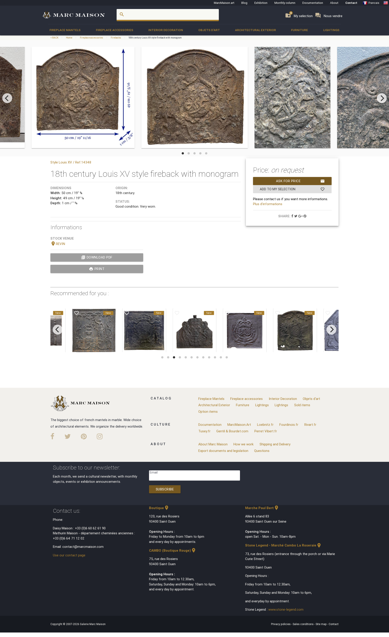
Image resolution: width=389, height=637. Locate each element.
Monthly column (284, 3)
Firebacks (116, 37)
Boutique (159, 508)
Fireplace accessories (114, 30)
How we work (243, 444)
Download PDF (97, 257)
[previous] (7, 98)
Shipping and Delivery (275, 444)
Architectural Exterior (255, 30)
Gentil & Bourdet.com (232, 431)
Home (69, 37)
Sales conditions (303, 624)
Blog (244, 3)
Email (154, 472)
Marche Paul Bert (262, 508)
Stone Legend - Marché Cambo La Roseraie (283, 545)
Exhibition (260, 3)
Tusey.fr (204, 431)
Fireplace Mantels (65, 30)
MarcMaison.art (224, 3)
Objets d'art (209, 30)
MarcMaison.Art (239, 424)
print (96, 269)
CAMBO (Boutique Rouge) (172, 550)
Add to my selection (292, 189)
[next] (382, 98)
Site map (321, 624)
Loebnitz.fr (265, 424)
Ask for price (300, 181)
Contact (351, 3)
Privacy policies (281, 624)
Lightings (331, 30)
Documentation (312, 3)
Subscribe (165, 489)
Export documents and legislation (223, 451)
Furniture (299, 30)
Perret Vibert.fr (265, 431)
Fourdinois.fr (288, 424)
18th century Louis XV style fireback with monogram (155, 37)
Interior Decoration (165, 30)
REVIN (57, 244)
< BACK (54, 37)
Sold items (302, 405)
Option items (208, 411)
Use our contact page (69, 555)
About (334, 3)
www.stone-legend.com (285, 609)
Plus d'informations (267, 204)
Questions (261, 451)
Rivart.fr (310, 424)
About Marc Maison (213, 444)
